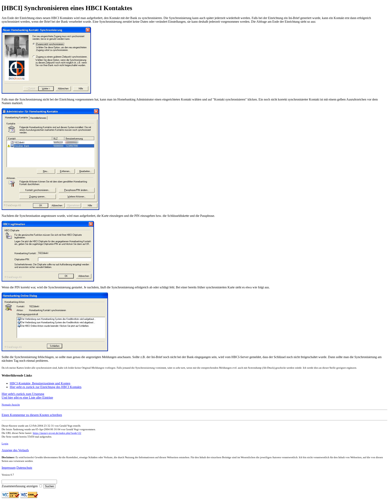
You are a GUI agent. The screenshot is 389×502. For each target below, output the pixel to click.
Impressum (9, 467)
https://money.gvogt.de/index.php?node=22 (57, 433)
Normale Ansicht (11, 404)
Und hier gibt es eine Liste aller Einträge (27, 397)
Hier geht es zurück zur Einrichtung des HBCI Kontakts (45, 387)
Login (5, 443)
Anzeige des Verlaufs (15, 450)
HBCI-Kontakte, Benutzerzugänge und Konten (40, 383)
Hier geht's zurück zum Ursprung (23, 394)
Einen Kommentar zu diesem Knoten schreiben (32, 415)
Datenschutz (24, 467)
